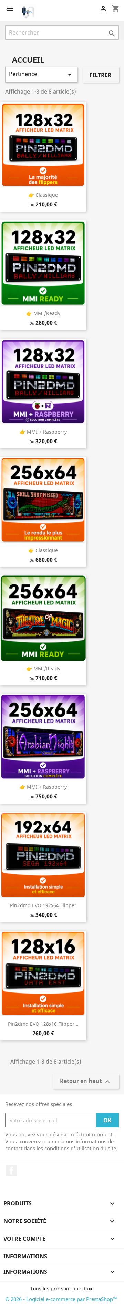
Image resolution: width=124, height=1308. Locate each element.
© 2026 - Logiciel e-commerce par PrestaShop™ (61, 1299)
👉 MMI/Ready (43, 313)
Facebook (11, 1170)
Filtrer (101, 75)
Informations (25, 1256)
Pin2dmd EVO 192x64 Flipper (43, 905)
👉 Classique (43, 195)
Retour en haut (86, 1081)
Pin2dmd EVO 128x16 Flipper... (43, 1023)
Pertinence (41, 74)
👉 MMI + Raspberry (43, 431)
